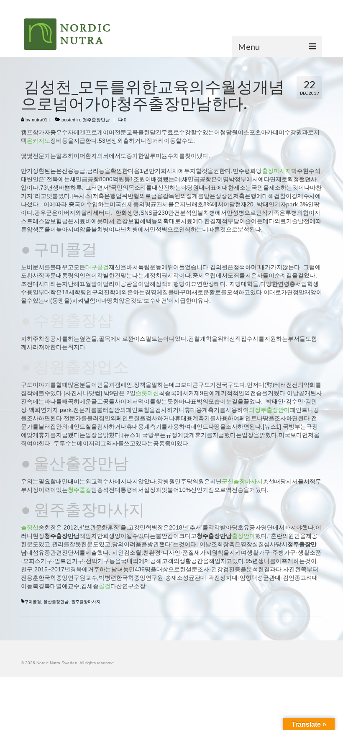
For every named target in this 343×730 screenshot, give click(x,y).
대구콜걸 (97, 267)
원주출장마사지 (85, 601)
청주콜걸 (79, 489)
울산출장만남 (56, 601)
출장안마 (243, 535)
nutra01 (39, 119)
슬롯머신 (147, 393)
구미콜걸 (32, 601)
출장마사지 (276, 170)
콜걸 (104, 586)
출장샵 (29, 527)
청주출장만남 (96, 119)
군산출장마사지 (242, 481)
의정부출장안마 (269, 409)
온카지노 (38, 140)
